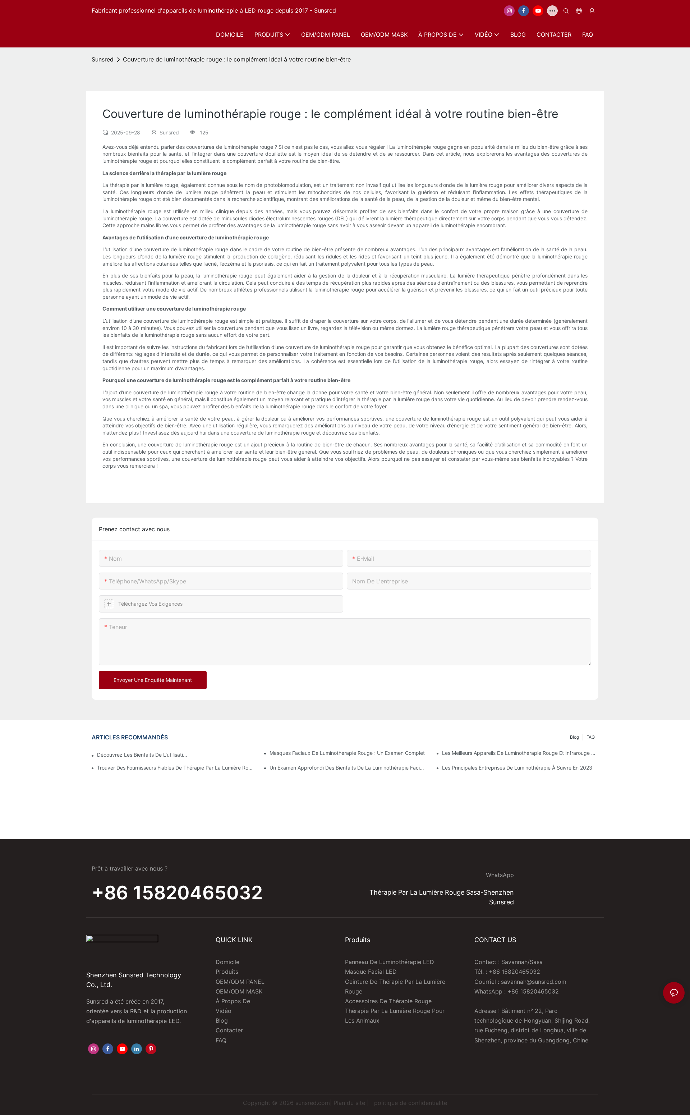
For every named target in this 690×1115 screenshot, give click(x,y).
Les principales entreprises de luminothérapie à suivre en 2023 (517, 768)
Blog (574, 737)
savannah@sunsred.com (533, 981)
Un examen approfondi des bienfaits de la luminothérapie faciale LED (348, 768)
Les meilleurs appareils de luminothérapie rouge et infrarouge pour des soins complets (520, 753)
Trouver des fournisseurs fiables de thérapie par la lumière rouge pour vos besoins (175, 768)
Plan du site (349, 1102)
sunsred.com (312, 1102)
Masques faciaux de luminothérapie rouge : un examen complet (347, 753)
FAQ (590, 737)
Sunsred (103, 59)
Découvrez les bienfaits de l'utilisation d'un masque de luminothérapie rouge (142, 755)
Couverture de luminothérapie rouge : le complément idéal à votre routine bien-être (237, 59)
